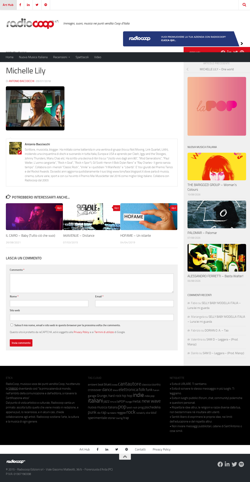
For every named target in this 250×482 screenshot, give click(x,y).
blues (108, 384)
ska (148, 412)
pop (122, 406)
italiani (95, 400)
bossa (114, 385)
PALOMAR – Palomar (202, 233)
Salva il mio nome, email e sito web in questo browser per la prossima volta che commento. (67, 325)
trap (126, 418)
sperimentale (97, 418)
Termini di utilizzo (104, 332)
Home (9, 57)
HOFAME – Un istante (135, 235)
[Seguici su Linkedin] (227, 464)
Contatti (140, 449)
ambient (92, 384)
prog (141, 407)
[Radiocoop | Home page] (32, 23)
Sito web (15, 310)
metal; (136, 401)
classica (146, 384)
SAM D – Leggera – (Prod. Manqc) (223, 353)
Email (99, 296)
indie (138, 395)
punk (92, 412)
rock (130, 412)
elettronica (128, 389)
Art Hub (8, 5)
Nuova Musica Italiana (33, 57)
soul (153, 412)
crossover (95, 390)
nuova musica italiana (103, 407)
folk (142, 389)
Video (97, 57)
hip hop (127, 396)
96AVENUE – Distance (79, 235)
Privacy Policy (81, 332)
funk (149, 390)
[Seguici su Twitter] (234, 464)
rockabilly (140, 413)
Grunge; (102, 396)
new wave (151, 401)
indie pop (149, 396)
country (156, 384)
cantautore (129, 384)
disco (115, 390)
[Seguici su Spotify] (241, 464)
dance (107, 389)
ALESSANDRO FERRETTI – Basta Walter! (215, 276)
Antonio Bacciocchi (21, 81)
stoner (112, 418)
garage (92, 396)
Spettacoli (82, 57)
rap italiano (111, 413)
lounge (128, 401)
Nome (14, 296)
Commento (17, 270)
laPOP (121, 401)
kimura (113, 402)
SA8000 (13, 388)
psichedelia (152, 407)
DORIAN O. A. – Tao (217, 330)
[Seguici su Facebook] (220, 464)
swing (119, 418)
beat (100, 384)
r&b (98, 412)
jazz (107, 401)
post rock (132, 407)
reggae (121, 412)
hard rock (114, 396)
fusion (156, 390)
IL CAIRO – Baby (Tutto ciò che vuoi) (30, 235)
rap (103, 412)
